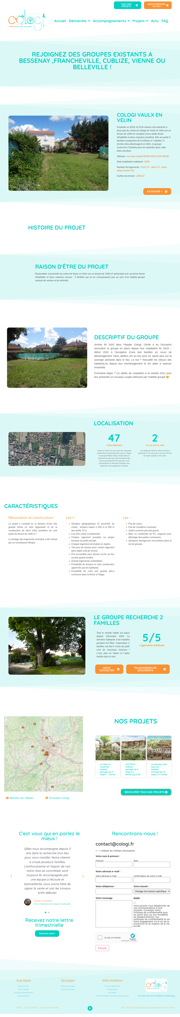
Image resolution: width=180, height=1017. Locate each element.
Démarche (77, 21)
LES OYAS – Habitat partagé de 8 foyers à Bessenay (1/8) (132, 769)
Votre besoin (141, 886)
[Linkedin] (90, 1008)
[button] (13, 154)
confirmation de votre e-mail (148, 876)
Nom (136, 860)
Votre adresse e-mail (106, 876)
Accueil (60, 21)
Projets (138, 21)
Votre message (104, 898)
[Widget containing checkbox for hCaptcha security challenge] (117, 937)
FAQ (164, 21)
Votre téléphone (105, 886)
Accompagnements (109, 21)
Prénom (100, 860)
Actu (155, 21)
